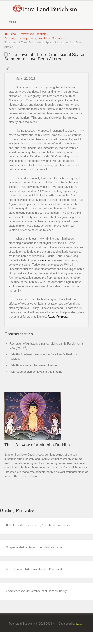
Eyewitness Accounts (32, 33)
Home (12, 33)
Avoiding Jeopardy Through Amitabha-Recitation (34, 38)
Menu (12, 22)
